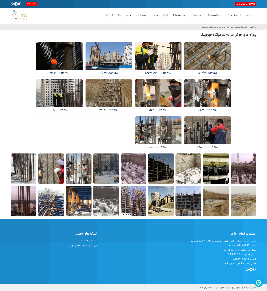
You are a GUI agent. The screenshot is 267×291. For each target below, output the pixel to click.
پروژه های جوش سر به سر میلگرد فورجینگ (217, 27)
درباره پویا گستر (143, 15)
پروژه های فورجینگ (89, 241)
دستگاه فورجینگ (214, 15)
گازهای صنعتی (161, 15)
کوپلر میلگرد (196, 15)
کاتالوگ (109, 15)
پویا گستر (249, 15)
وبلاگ (119, 15)
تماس (129, 15)
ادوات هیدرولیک (179, 15)
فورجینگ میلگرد (233, 15)
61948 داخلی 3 (246, 4)
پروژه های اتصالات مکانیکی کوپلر (83, 245)
